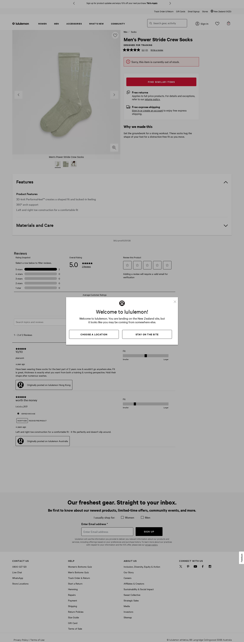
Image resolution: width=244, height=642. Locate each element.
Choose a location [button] (94, 334)
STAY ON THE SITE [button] (147, 334)
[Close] (176, 300)
